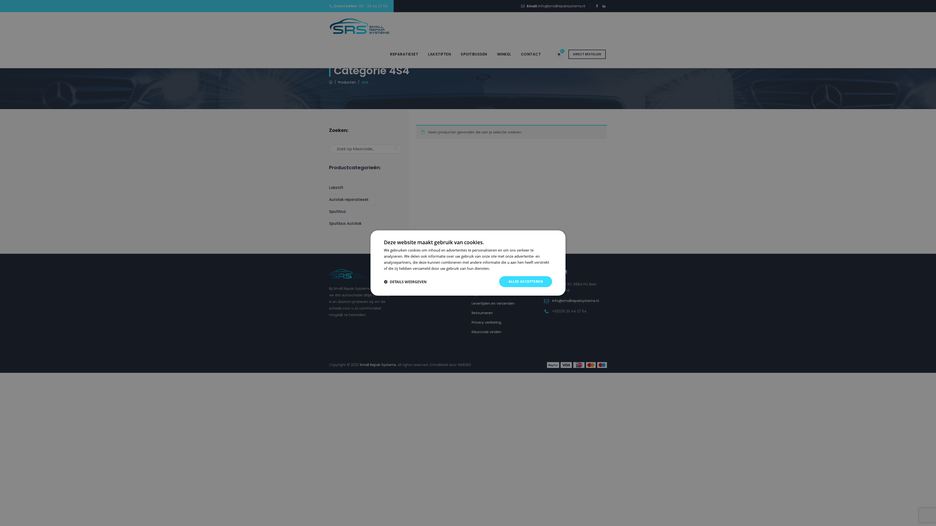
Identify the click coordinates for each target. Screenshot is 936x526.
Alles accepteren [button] (525, 281)
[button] (405, 281)
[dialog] (468, 263)
